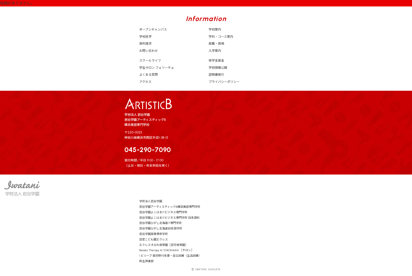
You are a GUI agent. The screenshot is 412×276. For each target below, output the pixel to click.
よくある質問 (148, 74)
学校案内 (215, 29)
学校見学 (145, 36)
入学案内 (215, 51)
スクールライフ (150, 60)
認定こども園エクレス (153, 239)
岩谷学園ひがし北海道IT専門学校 (160, 223)
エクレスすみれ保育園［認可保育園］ (163, 245)
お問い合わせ (148, 51)
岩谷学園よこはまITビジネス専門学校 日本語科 (169, 217)
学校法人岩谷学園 (150, 201)
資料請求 (145, 43)
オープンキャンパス (153, 29)
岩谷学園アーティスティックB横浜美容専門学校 (169, 206)
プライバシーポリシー (224, 82)
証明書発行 (216, 74)
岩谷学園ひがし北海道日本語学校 (160, 228)
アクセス (145, 82)
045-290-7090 (147, 150)
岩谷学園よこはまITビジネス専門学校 (163, 212)
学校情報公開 (218, 67)
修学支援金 (216, 60)
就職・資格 (216, 43)
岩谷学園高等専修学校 (153, 234)
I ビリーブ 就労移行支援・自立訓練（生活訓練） (170, 255)
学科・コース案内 (221, 36)
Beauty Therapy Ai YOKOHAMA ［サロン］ (166, 250)
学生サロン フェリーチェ (156, 67)
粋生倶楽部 (146, 261)
